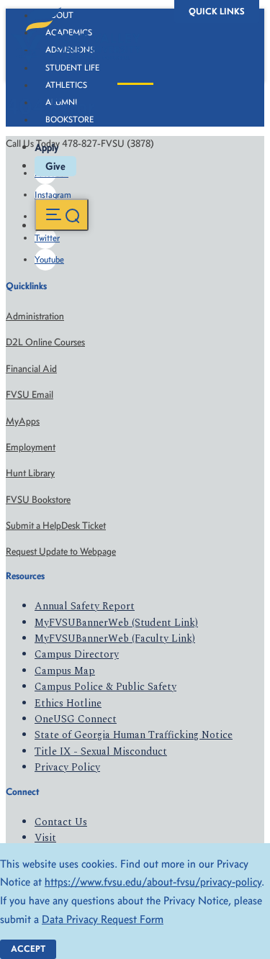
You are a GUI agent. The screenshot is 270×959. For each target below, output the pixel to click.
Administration (35, 316)
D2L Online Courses (45, 342)
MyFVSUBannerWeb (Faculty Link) (115, 638)
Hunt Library (30, 473)
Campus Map (65, 670)
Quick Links (217, 11)
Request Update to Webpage (61, 551)
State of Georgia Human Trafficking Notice (134, 734)
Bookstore (69, 119)
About (59, 15)
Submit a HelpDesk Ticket (56, 525)
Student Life (72, 68)
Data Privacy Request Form (102, 919)
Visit (45, 837)
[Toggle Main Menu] (62, 215)
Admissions (69, 50)
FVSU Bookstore (38, 500)
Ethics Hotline (68, 703)
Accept (28, 948)
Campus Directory (77, 654)
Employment (30, 447)
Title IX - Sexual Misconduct (101, 751)
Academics (68, 32)
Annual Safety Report (85, 606)
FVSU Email (29, 394)
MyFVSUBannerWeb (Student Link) (116, 622)
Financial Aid (31, 369)
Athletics (66, 85)
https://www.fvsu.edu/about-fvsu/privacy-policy (153, 881)
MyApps (23, 421)
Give (55, 166)
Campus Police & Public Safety (105, 686)
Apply (47, 147)
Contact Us (61, 822)
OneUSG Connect (76, 719)
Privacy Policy (67, 767)
